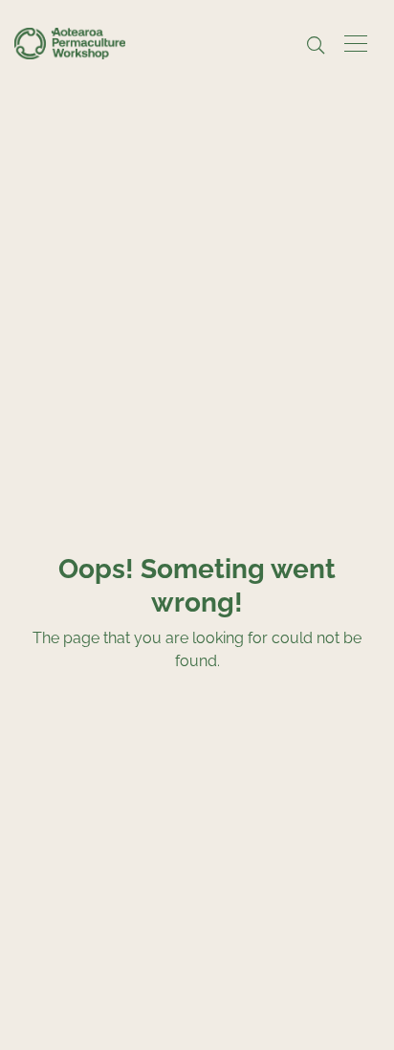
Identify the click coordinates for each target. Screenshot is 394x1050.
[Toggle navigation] (356, 44)
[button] (315, 46)
